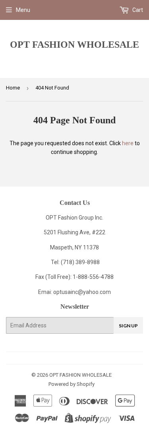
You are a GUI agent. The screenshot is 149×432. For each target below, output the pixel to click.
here (128, 143)
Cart (137, 10)
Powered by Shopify (71, 384)
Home (13, 88)
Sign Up (128, 326)
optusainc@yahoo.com (82, 292)
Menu (23, 10)
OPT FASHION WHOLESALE (74, 44)
